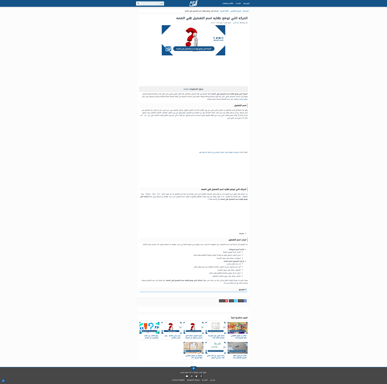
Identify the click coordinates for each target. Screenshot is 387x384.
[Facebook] (201, 376)
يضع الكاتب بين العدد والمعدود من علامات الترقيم (151, 338)
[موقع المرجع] (193, 3)
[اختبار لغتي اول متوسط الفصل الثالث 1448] (215, 328)
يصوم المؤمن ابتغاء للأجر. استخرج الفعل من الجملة (193, 337)
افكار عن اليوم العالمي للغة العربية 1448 (239, 337)
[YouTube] (187, 376)
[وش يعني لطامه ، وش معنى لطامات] (171, 328)
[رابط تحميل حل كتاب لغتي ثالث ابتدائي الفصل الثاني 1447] (215, 348)
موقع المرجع (243, 99)
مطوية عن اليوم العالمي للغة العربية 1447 (194, 357)
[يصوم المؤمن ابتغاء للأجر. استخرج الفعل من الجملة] (193, 328)
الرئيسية (246, 3)
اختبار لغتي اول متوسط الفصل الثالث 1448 (216, 337)
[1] (209, 199)
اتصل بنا (205, 379)
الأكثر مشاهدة (228, 3)
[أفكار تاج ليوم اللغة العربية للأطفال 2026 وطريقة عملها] (238, 348)
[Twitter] (196, 376)
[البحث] (138, 3)
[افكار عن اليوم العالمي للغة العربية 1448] (238, 328)
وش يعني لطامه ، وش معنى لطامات (172, 337)
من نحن (212, 379)
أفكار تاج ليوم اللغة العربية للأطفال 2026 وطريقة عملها (240, 358)
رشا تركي (236, 22)
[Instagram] (191, 376)
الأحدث (238, 3)
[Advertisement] (193, 71)
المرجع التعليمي (235, 11)
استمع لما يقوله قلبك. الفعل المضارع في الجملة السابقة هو (219, 152)
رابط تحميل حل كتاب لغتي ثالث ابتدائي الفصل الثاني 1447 (215, 358)
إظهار (186, 89)
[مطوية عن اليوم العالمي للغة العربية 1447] (193, 348)
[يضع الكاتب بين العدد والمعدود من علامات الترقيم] (149, 328)
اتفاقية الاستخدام (178, 379)
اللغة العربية (224, 11)
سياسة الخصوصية (193, 379)
